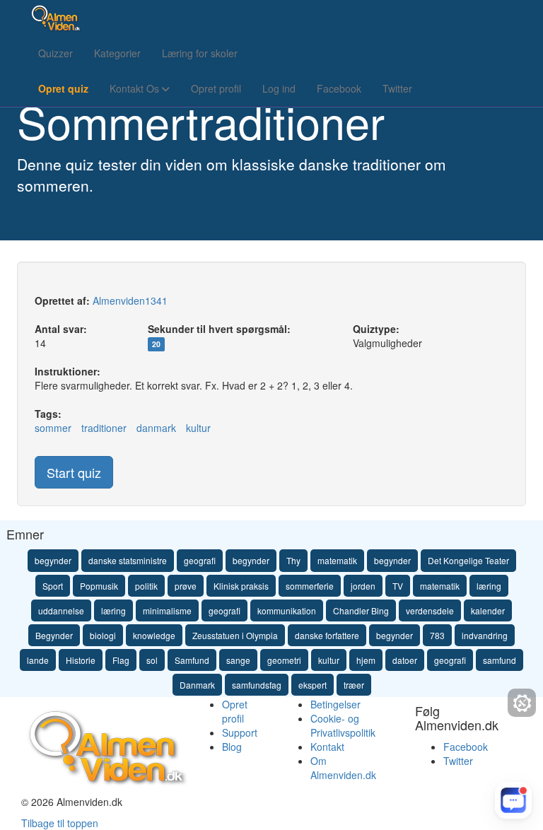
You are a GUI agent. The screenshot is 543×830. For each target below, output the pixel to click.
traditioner (104, 428)
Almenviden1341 (130, 300)
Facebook (339, 88)
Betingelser (335, 704)
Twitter (397, 88)
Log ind (279, 88)
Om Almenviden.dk (343, 768)
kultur (198, 428)
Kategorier (117, 53)
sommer (53, 428)
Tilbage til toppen (59, 823)
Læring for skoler (200, 53)
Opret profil (216, 88)
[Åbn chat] (513, 800)
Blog (232, 747)
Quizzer (55, 53)
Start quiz (74, 472)
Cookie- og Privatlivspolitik (342, 725)
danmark (156, 428)
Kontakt (327, 747)
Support (239, 732)
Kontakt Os (136, 88)
